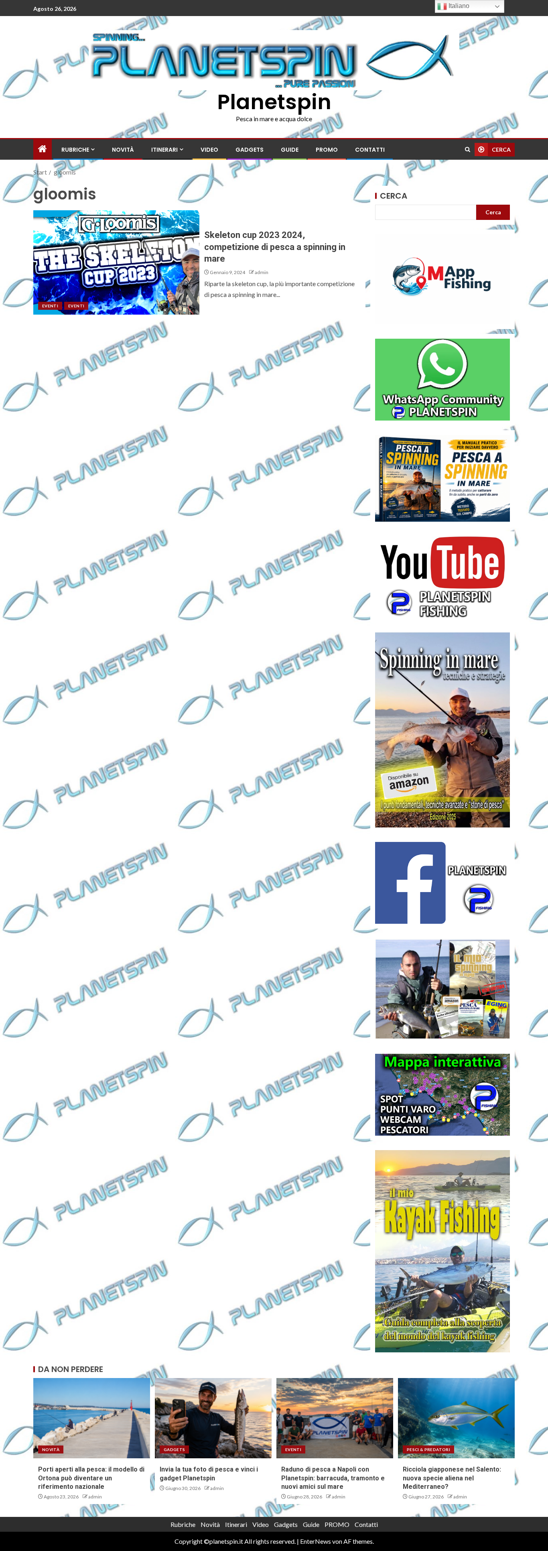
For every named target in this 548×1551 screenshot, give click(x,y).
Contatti (370, 150)
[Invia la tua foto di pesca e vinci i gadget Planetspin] (213, 1418)
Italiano (458, 5)
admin (261, 272)
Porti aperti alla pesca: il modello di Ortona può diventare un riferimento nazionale (91, 1478)
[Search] (468, 149)
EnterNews (315, 1541)
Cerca (393, 196)
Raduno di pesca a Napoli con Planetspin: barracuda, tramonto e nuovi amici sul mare (333, 1478)
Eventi (50, 305)
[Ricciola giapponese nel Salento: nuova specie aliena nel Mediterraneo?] (456, 1418)
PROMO (327, 150)
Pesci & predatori (428, 1449)
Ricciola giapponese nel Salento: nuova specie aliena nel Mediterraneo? (452, 1478)
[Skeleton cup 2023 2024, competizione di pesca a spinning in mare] (116, 262)
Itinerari (164, 150)
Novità (123, 150)
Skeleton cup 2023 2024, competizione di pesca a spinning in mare (274, 247)
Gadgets (249, 150)
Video (209, 150)
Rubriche (75, 150)
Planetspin (274, 101)
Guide (289, 150)
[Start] (42, 149)
